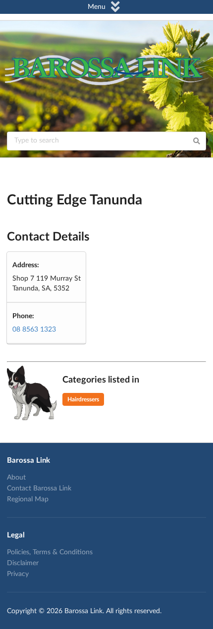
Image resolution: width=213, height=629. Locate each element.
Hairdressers (83, 399)
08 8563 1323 (34, 329)
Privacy (18, 574)
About (16, 477)
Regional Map (28, 499)
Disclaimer (23, 563)
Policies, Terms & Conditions (50, 552)
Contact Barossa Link (39, 488)
